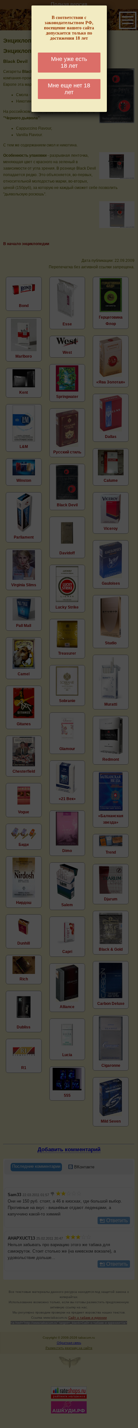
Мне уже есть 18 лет (69, 62)
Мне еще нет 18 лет (69, 88)
